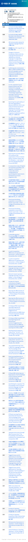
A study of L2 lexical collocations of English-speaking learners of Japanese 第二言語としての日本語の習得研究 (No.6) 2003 (17, 285)
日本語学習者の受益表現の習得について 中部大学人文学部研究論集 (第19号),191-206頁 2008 (16, 195)
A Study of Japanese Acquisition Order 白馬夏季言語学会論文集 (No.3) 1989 (17, 510)
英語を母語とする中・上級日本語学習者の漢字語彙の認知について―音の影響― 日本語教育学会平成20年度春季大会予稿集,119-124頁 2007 (17, 228)
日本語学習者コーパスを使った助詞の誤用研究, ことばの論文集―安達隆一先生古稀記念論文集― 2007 (17, 220)
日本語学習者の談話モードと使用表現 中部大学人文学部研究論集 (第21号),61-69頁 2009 (17, 181)
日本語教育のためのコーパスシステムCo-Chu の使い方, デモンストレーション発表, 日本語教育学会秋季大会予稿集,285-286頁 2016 (17, 126)
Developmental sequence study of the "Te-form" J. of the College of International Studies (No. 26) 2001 (16, 333)
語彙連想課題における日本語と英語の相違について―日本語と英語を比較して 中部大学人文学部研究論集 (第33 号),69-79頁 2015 (17, 148)
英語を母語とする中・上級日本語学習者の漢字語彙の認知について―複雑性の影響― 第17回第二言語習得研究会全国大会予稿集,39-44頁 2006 (16, 245)
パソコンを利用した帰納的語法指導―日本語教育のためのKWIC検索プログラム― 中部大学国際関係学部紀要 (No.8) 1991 (17, 496)
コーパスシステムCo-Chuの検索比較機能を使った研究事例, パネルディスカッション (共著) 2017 (16, 119)
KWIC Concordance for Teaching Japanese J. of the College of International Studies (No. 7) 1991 (16, 488)
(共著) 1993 (16, 43)
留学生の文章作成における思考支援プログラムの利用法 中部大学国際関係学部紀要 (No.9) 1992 (17, 481)
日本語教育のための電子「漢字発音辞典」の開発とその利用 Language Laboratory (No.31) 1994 (17, 427)
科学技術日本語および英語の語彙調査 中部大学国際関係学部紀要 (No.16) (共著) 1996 (16, 409)
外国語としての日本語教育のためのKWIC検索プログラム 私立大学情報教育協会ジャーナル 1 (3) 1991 (17, 503)
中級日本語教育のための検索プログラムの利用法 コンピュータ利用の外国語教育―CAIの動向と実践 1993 (17, 444)
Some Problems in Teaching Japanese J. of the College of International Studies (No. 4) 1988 (16, 532)
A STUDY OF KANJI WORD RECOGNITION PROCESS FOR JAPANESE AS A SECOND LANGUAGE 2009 (16, 37)
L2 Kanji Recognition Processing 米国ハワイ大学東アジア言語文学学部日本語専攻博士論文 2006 (16, 237)
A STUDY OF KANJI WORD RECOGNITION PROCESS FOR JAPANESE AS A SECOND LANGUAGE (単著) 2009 (16, 29)
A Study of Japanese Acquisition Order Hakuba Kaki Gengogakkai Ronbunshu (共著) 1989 (17, 517)
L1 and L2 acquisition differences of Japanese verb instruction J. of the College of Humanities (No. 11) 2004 (16, 253)
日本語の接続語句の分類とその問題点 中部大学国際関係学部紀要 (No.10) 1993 (16, 450)
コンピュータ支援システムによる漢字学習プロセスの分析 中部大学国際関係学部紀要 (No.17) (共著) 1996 (16, 395)
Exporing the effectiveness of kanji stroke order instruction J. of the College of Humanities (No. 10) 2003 (17, 293)
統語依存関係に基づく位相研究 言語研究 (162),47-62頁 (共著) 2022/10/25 (16, 80)
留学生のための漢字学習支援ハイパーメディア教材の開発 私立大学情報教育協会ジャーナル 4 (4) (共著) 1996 (17, 403)
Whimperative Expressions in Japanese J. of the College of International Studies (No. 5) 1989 (16, 524)
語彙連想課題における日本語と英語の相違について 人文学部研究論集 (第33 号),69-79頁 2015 (16, 141)
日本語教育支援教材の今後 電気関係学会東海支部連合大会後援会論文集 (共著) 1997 (16, 368)
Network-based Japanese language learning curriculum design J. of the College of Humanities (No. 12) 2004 (16, 269)
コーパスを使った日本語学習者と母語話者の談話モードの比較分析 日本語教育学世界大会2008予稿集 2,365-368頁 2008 (17, 188)
